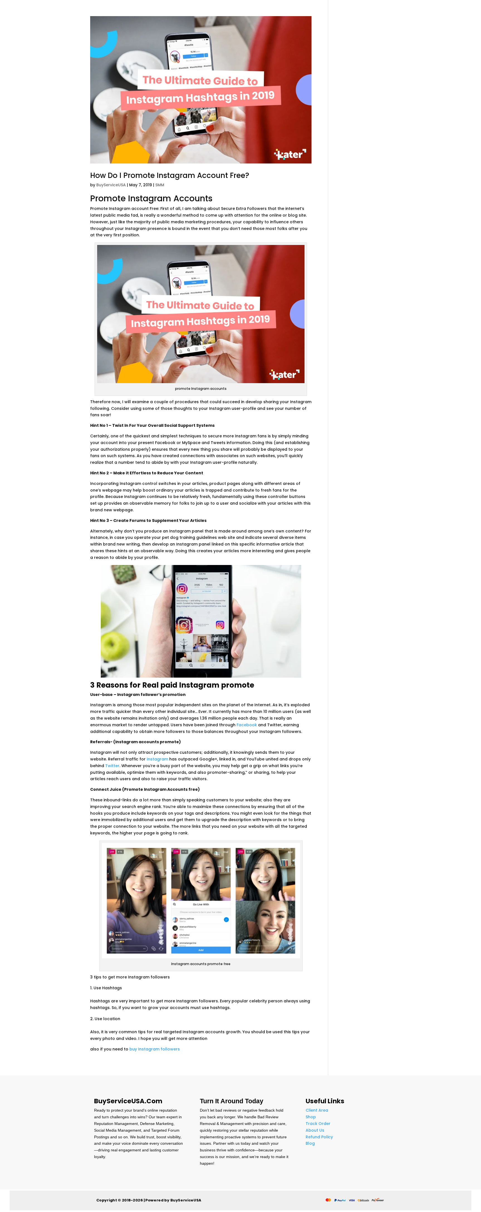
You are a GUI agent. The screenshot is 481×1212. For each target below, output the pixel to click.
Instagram (157, 759)
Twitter (112, 766)
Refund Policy (319, 1137)
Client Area (317, 1110)
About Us (315, 1130)
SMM (159, 185)
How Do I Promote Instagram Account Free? (169, 175)
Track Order (318, 1123)
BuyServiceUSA (111, 185)
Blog (310, 1143)
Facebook (247, 725)
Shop (311, 1117)
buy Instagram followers (154, 1049)
